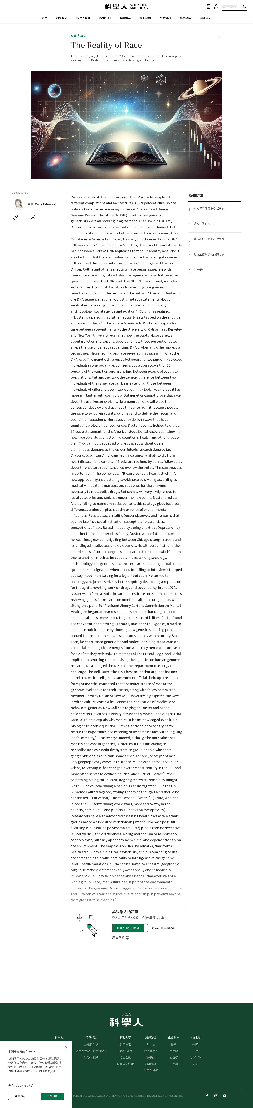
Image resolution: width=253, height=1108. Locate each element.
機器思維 (151, 1057)
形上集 (151, 1044)
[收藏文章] (33, 217)
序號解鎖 (118, 937)
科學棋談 (151, 1064)
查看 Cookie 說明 (21, 1085)
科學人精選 (83, 18)
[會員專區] (216, 6)
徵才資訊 (165, 18)
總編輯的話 (91, 1044)
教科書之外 (151, 1051)
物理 (195, 1044)
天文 (195, 1064)
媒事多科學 (151, 1070)
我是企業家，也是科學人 (91, 1051)
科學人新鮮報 (125, 1064)
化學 (195, 1051)
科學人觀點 (91, 1057)
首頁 (44, 18)
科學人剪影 (78, 36)
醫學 (174, 1044)
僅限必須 (20, 1096)
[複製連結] (15, 217)
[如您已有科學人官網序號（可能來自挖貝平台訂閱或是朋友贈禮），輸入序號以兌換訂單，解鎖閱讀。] (127, 937)
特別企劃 (105, 18)
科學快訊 (62, 18)
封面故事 (125, 1044)
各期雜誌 (125, 18)
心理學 (174, 1057)
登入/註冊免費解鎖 (163, 928)
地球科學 (195, 1057)
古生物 (174, 1051)
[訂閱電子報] (208, 6)
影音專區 (185, 18)
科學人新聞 (125, 1051)
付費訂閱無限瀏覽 (128, 928)
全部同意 (52, 1096)
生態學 (174, 1064)
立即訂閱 (145, 18)
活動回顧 (205, 18)
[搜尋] (245, 6)
